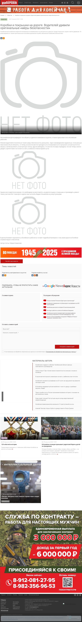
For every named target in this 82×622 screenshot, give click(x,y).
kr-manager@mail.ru (34, 607)
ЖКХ (14, 605)
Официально (16, 608)
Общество (3, 602)
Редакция (3, 594)
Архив (25, 594)
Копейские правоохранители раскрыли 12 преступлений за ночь (54, 404)
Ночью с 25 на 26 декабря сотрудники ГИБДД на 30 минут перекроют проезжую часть (62, 317)
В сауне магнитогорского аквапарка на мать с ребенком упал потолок (56, 376)
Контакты (9, 594)
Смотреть (14, 491)
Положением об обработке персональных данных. (61, 352)
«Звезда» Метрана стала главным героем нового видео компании (20, 497)
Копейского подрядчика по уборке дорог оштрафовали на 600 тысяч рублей (63, 304)
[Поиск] (72, 2)
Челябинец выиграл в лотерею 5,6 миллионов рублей (61, 307)
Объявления (35, 2)
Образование (16, 607)
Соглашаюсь (74, 618)
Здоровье (3, 607)
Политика (15, 603)
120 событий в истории (9, 444)
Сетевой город (27, 2)
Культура (3, 603)
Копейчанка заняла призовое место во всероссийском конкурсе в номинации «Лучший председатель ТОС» (61, 313)
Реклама (51, 2)
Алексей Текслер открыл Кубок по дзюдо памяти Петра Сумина (54, 408)
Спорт (2, 605)
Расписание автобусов (34, 594)
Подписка (20, 594)
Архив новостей (43, 2)
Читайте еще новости (11, 261)
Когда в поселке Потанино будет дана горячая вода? (60, 300)
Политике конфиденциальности (10, 619)
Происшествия (5, 608)
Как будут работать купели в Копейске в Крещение (60, 310)
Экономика (16, 602)
